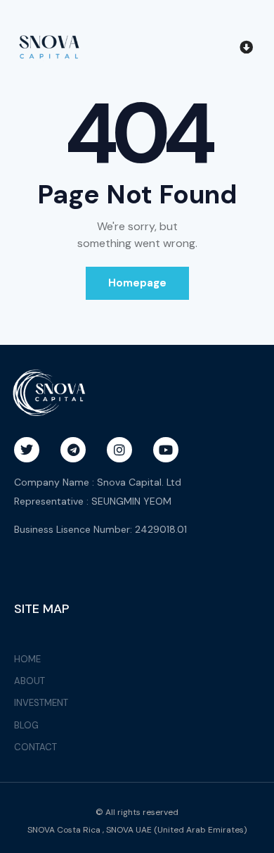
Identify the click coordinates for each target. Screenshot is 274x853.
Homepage (137, 283)
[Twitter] (26, 449)
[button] (246, 46)
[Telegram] (73, 449)
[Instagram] (119, 449)
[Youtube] (165, 449)
